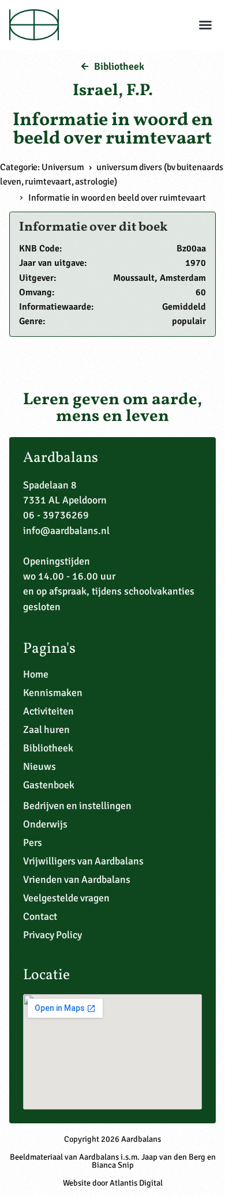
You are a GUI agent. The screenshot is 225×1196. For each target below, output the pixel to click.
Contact (40, 916)
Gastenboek (48, 785)
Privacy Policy (52, 935)
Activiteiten (48, 711)
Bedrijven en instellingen (77, 805)
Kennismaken (52, 692)
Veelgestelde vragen (66, 898)
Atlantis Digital (136, 1183)
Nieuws (39, 766)
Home (35, 674)
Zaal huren (46, 729)
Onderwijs (45, 824)
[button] (205, 24)
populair (189, 321)
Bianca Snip (113, 1165)
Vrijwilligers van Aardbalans (83, 861)
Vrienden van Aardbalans (76, 879)
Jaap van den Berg (173, 1157)
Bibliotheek (48, 748)
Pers (32, 842)
